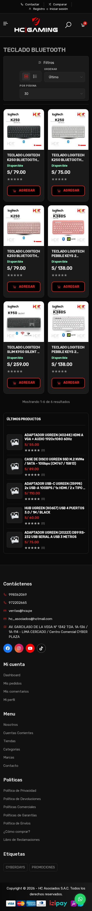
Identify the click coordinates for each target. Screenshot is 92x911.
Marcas (8, 757)
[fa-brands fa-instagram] (19, 648)
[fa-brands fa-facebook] (7, 648)
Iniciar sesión (59, 9)
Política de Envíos (17, 823)
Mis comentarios (16, 691)
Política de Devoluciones (22, 799)
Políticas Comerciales (19, 807)
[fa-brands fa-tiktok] (41, 648)
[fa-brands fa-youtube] (30, 648)
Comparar (59, 4)
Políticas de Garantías (20, 815)
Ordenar (50, 69)
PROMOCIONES (43, 867)
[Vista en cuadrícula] (26, 76)
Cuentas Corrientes (18, 733)
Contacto (10, 766)
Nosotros (10, 725)
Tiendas (9, 741)
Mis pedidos (12, 683)
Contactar (32, 4)
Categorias (11, 749)
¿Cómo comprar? (16, 832)
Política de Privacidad (19, 791)
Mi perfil (9, 700)
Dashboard (11, 675)
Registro (39, 9)
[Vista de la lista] (35, 76)
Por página (28, 85)
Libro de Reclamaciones (21, 840)
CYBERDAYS (15, 867)
